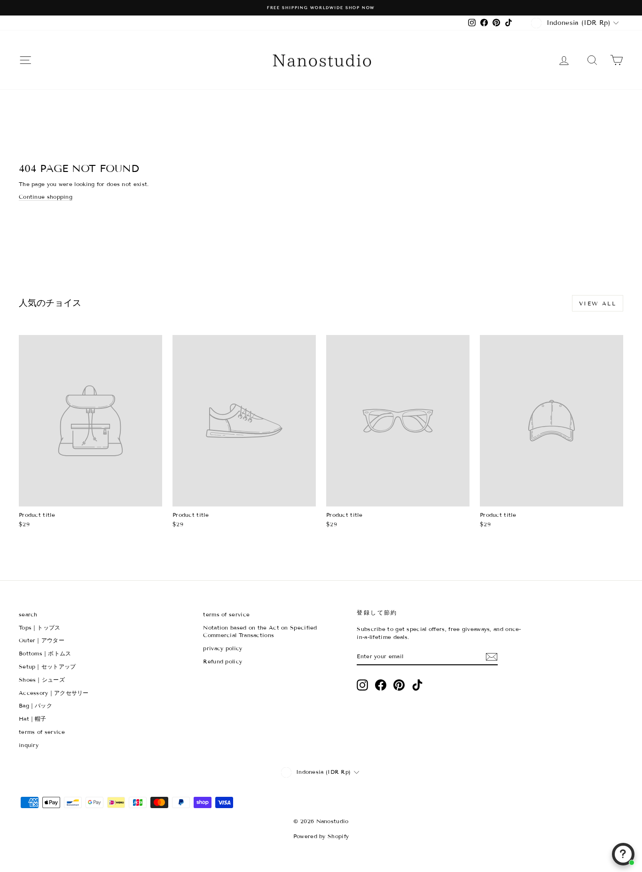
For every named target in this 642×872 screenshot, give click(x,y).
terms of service (42, 731)
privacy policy (222, 648)
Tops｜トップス (40, 627)
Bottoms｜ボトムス (45, 653)
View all (597, 303)
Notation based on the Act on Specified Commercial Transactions (260, 631)
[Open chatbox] (623, 854)
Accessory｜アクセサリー (54, 692)
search (28, 614)
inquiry (29, 744)
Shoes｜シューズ (42, 679)
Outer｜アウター (41, 640)
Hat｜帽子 (33, 718)
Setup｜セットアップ (47, 666)
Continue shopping (45, 196)
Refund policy (222, 661)
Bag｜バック (35, 705)
